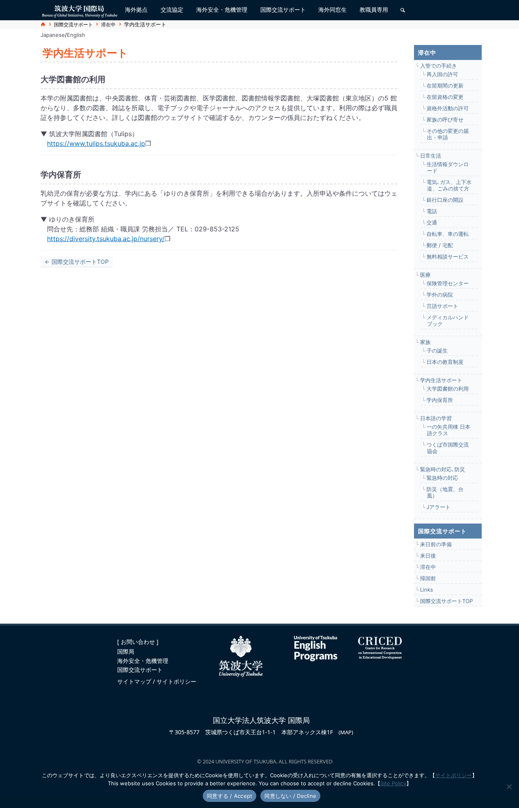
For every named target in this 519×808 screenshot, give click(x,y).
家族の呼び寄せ (445, 119)
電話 (432, 211)
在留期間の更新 (445, 85)
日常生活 (430, 155)
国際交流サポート (73, 24)
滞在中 (108, 24)
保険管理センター (448, 283)
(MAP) (346, 732)
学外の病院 (440, 294)
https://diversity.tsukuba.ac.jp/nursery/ (106, 239)
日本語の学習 (436, 418)
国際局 (125, 651)
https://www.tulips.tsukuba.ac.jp (96, 143)
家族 (425, 342)
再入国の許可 (442, 74)
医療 (425, 274)
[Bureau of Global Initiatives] (79, 10)
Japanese (53, 35)
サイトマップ (135, 681)
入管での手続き (438, 65)
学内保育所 (440, 400)
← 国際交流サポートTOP (77, 261)
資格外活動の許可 (448, 108)
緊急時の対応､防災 (442, 469)
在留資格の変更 (445, 97)
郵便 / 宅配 (440, 245)
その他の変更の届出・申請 (448, 134)
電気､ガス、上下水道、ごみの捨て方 (449, 185)
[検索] (402, 10)
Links (426, 589)
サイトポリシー (176, 681)
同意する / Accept (229, 796)
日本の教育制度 (445, 362)
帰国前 (428, 578)
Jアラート (438, 507)
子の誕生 (437, 350)
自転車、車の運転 (448, 234)
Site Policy (393, 783)
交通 (432, 222)
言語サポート (442, 306)
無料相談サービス (448, 256)
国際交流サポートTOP (446, 601)
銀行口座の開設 (445, 200)
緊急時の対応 (442, 478)
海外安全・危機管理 (142, 661)
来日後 (428, 555)
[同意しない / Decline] (509, 786)
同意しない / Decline (290, 796)
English (76, 35)
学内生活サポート (441, 380)
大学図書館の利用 (448, 388)
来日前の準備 (436, 544)
